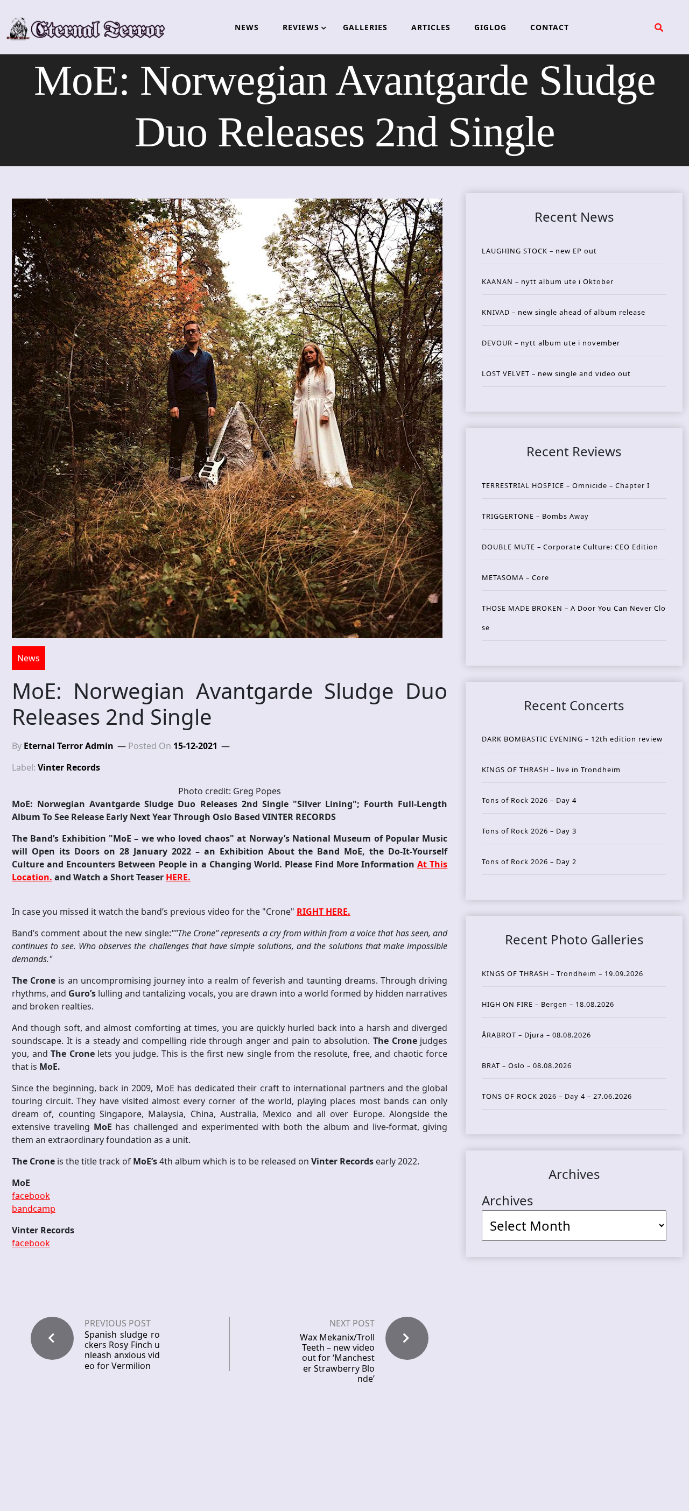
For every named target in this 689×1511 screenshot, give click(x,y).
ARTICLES (431, 27)
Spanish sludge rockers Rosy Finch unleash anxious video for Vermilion (122, 1350)
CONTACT (549, 27)
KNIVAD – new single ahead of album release (563, 312)
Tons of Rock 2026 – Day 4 (529, 800)
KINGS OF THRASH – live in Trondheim (551, 769)
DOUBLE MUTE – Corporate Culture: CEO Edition (570, 547)
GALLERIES (365, 27)
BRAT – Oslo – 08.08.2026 (527, 1065)
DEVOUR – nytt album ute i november (551, 343)
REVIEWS (301, 27)
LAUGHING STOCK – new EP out (539, 251)
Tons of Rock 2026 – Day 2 (529, 861)
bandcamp (33, 1209)
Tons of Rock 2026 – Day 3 (529, 831)
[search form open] (658, 27)
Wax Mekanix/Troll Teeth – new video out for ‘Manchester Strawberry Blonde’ (337, 1358)
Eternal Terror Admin (69, 746)
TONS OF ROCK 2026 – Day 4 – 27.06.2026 (557, 1096)
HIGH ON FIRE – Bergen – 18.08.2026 (548, 1004)
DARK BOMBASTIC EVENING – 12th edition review (572, 739)
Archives (507, 1200)
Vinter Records (69, 767)
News (28, 658)
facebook (31, 1196)
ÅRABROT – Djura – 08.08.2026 (536, 1035)
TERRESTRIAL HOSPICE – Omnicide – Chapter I (566, 485)
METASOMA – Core (515, 577)
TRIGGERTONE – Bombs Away (535, 516)
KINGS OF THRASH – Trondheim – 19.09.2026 (562, 973)
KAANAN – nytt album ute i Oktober (548, 281)
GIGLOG (490, 27)
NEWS (247, 27)
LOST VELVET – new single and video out (556, 373)
